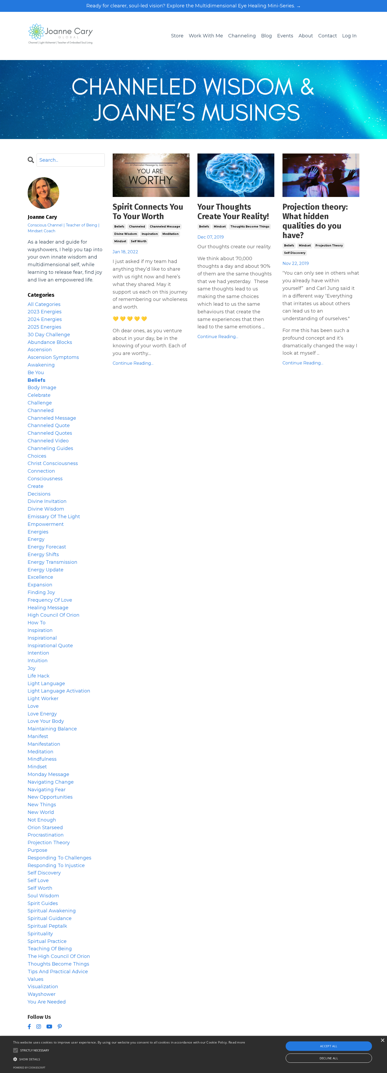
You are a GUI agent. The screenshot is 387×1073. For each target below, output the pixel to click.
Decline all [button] (329, 1058)
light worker (43, 698)
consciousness (45, 479)
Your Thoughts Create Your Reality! (233, 211)
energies (38, 532)
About (306, 36)
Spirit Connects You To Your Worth (148, 211)
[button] (129, 1059)
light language (46, 683)
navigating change (51, 782)
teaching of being (50, 949)
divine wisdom (125, 234)
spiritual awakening (52, 911)
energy (36, 539)
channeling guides (50, 448)
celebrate (39, 395)
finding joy (41, 592)
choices (37, 456)
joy (32, 668)
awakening (41, 365)
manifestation (44, 744)
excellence (40, 577)
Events (285, 36)
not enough (42, 820)
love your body (46, 721)
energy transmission (52, 562)
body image (42, 387)
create (35, 486)
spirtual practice (47, 941)
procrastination (46, 835)
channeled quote (49, 425)
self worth (138, 241)
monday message (48, 774)
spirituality (40, 934)
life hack (38, 676)
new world (41, 812)
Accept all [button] (329, 1046)
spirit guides (43, 903)
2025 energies (44, 327)
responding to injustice (56, 865)
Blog (266, 36)
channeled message (165, 226)
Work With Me (206, 36)
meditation (170, 234)
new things (42, 805)
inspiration (150, 234)
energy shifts (43, 554)
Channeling (242, 36)
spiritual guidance (50, 918)
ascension (40, 350)
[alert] (193, 1054)
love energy (42, 714)
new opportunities (50, 797)
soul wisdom (43, 896)
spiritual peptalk (47, 926)
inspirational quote (50, 646)
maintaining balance (52, 729)
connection (41, 471)
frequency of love (50, 600)
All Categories (44, 304)
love (33, 706)
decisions (39, 494)
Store (177, 36)
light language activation (59, 691)
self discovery (294, 253)
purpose (37, 850)
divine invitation (47, 501)
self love (38, 880)
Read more (237, 1042)
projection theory (329, 245)
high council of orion (54, 615)
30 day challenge (49, 335)
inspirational (42, 638)
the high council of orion (59, 956)
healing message (48, 608)
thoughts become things (249, 226)
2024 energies (45, 319)
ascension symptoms (53, 357)
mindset (120, 241)
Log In (349, 36)
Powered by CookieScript (29, 1067)
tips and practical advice (58, 972)
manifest (38, 736)
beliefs (119, 226)
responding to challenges (59, 858)
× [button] (382, 1040)
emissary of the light (54, 517)
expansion (40, 585)
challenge (40, 403)
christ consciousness (53, 463)
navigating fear (47, 790)
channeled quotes (50, 433)
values (35, 979)
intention (38, 653)
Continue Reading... (133, 363)
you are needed (47, 1002)
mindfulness (42, 759)
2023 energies (45, 312)
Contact (327, 36)
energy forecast (47, 547)
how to (37, 623)
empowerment (46, 524)
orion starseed (45, 827)
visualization (43, 987)
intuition (38, 661)
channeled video (48, 441)
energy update (45, 570)
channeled (137, 226)
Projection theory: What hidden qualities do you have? (315, 221)
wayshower (42, 994)
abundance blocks (50, 342)
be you (36, 372)
